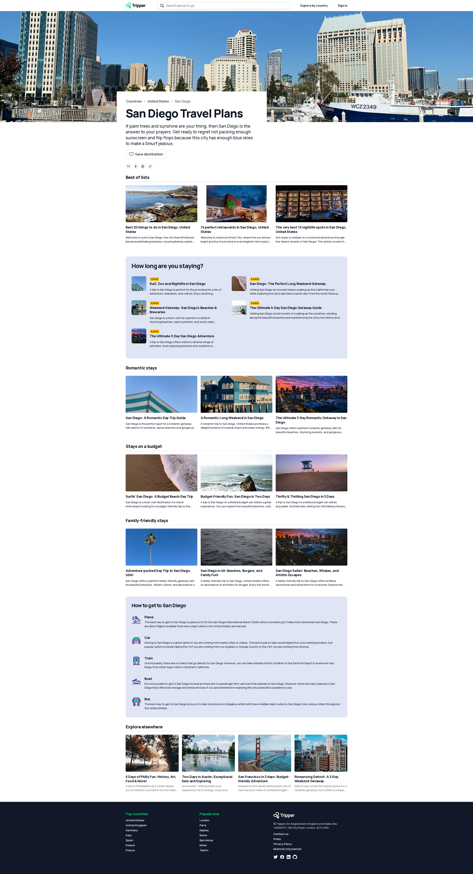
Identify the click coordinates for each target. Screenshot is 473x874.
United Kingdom (136, 825)
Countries (134, 101)
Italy (129, 835)
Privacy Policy (282, 844)
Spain (129, 840)
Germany (132, 830)
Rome (203, 835)
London (204, 820)
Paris (203, 825)
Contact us (280, 834)
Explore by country (314, 6)
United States (158, 101)
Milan (203, 845)
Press (277, 839)
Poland (130, 845)
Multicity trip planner (287, 849)
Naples (204, 830)
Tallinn (204, 850)
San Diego (183, 101)
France (130, 850)
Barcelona (206, 840)
